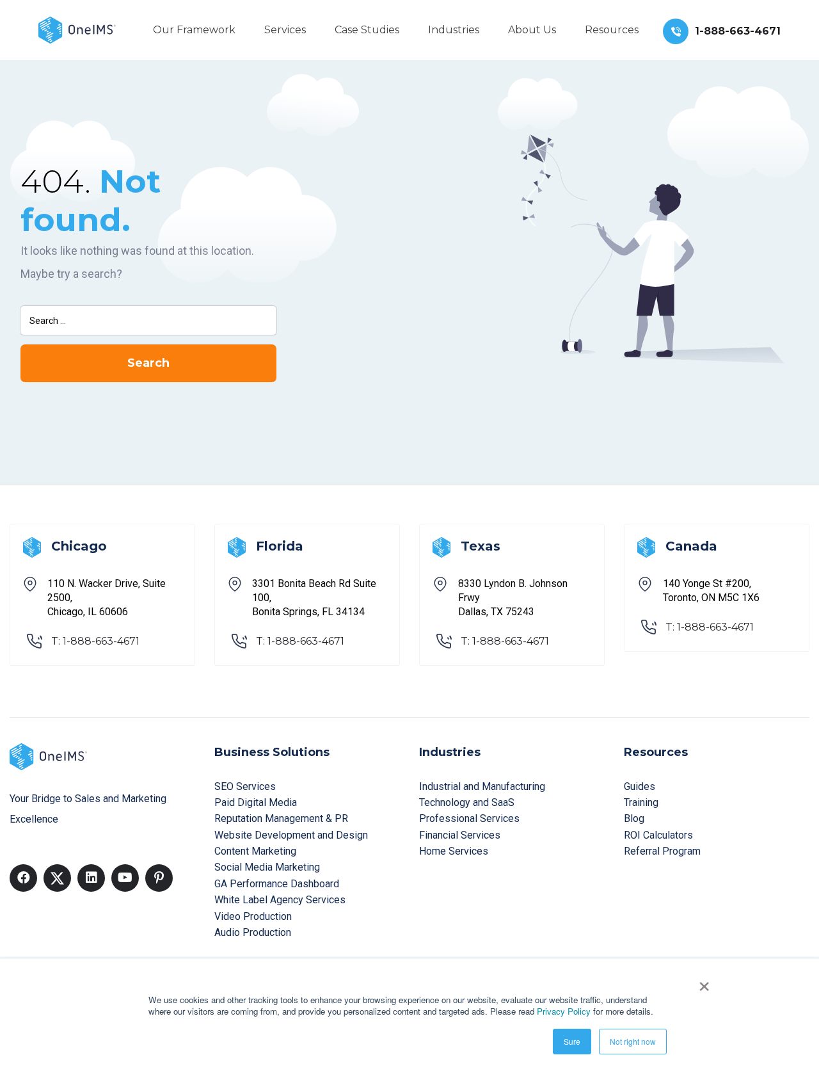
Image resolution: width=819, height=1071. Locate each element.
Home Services (453, 851)
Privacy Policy (564, 1011)
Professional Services (469, 818)
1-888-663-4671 (738, 31)
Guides (639, 786)
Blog (634, 818)
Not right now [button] (633, 1041)
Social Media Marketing (267, 867)
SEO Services (245, 786)
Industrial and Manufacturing (482, 786)
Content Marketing (255, 851)
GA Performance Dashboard (276, 884)
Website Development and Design (291, 835)
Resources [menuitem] (612, 30)
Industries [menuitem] (453, 30)
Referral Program (662, 851)
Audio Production (252, 932)
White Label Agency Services (280, 900)
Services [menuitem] (285, 30)
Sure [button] (572, 1041)
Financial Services (459, 835)
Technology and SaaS (466, 802)
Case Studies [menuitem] (367, 30)
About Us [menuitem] (532, 30)
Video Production (253, 916)
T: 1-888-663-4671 (95, 641)
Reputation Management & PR (281, 818)
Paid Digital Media (255, 802)
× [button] (704, 982)
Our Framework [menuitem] (194, 30)
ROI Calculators (658, 835)
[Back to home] (77, 29)
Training (641, 802)
